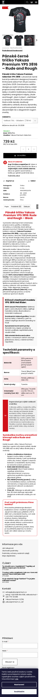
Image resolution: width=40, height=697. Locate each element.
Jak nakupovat (8, 548)
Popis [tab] (7, 206)
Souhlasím (19, 691)
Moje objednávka (8, 556)
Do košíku (21, 155)
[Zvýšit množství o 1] (34, 149)
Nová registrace (8, 667)
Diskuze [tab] (27, 206)
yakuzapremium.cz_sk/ (15, 602)
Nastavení (19, 684)
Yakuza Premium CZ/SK (15, 599)
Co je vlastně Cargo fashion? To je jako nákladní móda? (18, 579)
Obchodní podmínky (10, 551)
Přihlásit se (9, 662)
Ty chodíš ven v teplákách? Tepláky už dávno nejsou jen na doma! (18, 567)
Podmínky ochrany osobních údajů (15, 553)
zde (16, 679)
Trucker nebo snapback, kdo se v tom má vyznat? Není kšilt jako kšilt (19, 573)
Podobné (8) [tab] (16, 206)
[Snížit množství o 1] (23, 149)
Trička (22, 185)
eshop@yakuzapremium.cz (16, 592)
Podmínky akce (14, 176)
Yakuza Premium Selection (20, 135)
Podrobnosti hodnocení (12, 51)
